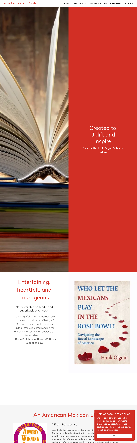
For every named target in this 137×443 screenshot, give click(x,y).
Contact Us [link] (80, 3)
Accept (115, 436)
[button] (129, 3)
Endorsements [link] (113, 3)
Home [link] (66, 3)
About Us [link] (95, 3)
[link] (21, 3)
